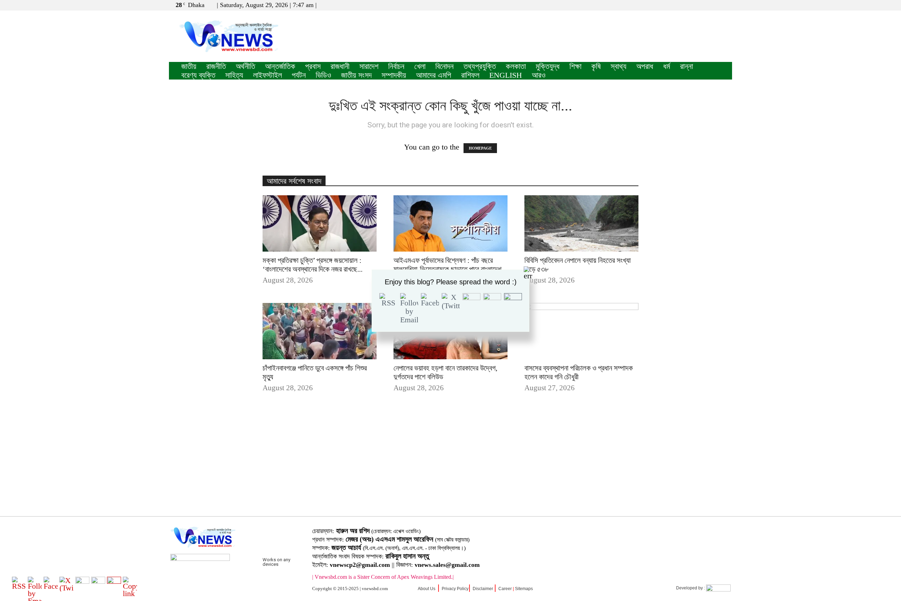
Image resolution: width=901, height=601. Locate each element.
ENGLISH (505, 75)
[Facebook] (703, 5)
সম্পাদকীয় (394, 75)
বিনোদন (444, 66)
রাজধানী (339, 66)
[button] (693, 4)
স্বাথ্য (618, 66)
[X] (715, 5)
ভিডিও (323, 75)
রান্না (686, 66)
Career (505, 588)
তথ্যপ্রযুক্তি (480, 66)
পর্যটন (299, 75)
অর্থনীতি (245, 66)
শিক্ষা (575, 66)
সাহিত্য (234, 75)
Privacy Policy (455, 588)
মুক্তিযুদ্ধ (548, 66)
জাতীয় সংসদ (356, 75)
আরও (539, 75)
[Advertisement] (450, 465)
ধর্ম (666, 66)
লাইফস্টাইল (267, 75)
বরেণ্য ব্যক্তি (198, 75)
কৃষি (596, 66)
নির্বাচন (396, 66)
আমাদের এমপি (433, 75)
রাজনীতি (216, 66)
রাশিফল (470, 75)
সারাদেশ (368, 66)
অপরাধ (644, 66)
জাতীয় (188, 66)
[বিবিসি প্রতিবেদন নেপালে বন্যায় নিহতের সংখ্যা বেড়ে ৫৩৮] (581, 223)
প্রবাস (313, 66)
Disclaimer (483, 588)
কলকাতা (516, 66)
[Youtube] (727, 5)
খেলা (420, 66)
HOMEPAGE (480, 148)
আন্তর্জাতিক (280, 66)
